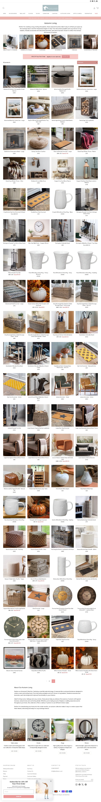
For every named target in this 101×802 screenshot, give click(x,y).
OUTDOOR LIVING (65, 13)
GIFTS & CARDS (77, 13)
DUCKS (38, 13)
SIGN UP (18, 796)
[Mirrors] (87, 730)
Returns (5, 771)
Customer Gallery (31, 776)
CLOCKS (30, 13)
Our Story (29, 768)
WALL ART (22, 13)
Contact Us (30, 771)
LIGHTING (54, 13)
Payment (5, 776)
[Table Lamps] (14, 730)
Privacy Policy (27, 787)
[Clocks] (38, 730)
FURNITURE (46, 13)
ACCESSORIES (13, 13)
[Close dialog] (50, 781)
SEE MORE (14, 751)
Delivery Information (8, 768)
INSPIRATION (88, 13)
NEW (4, 13)
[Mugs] (62, 730)
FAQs (4, 773)
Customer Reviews (32, 773)
